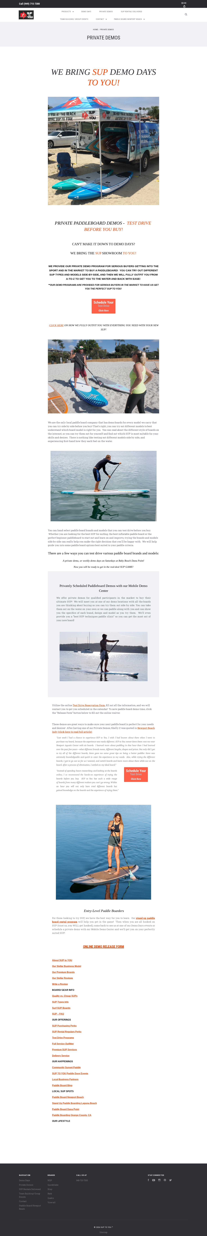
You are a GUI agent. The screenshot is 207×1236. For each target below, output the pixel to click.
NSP (50, 1180)
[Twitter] (170, 1180)
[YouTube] (153, 1180)
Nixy (50, 1189)
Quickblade (53, 1185)
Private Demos (106, 12)
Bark (50, 1193)
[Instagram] (159, 1180)
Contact (100, 19)
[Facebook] (148, 1180)
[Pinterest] (165, 1180)
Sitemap (103, 1232)
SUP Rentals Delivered (131, 12)
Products (67, 12)
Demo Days (86, 12)
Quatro (51, 1198)
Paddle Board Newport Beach (128, 19)
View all (51, 1202)
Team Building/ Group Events (74, 19)
